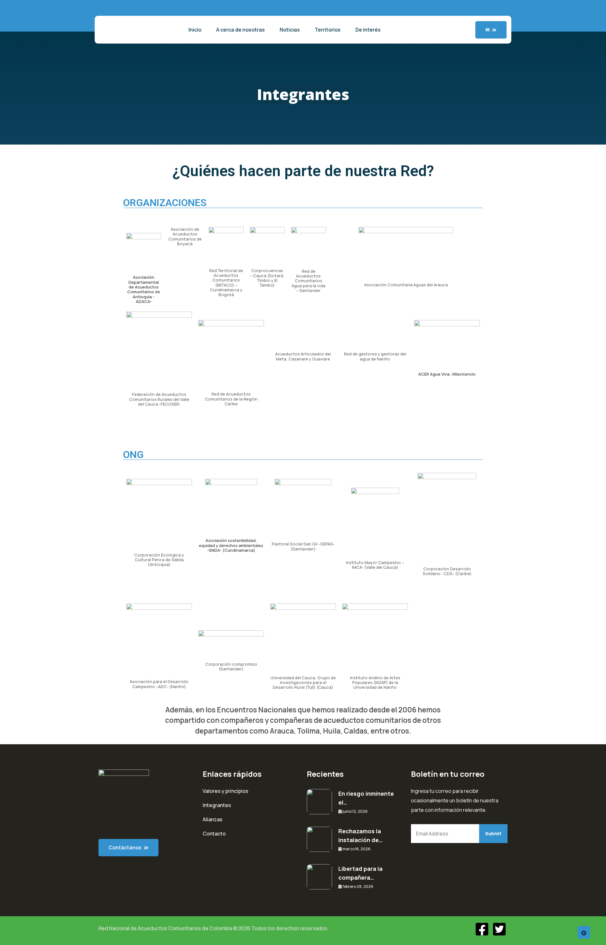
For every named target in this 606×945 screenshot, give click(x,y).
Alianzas (213, 819)
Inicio (194, 29)
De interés (368, 29)
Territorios (328, 29)
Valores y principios (225, 791)
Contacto (214, 833)
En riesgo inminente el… (366, 798)
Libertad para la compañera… (360, 873)
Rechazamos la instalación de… (360, 835)
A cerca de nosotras (240, 29)
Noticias (290, 29)
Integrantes (217, 805)
